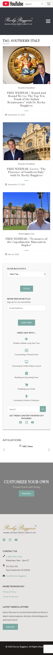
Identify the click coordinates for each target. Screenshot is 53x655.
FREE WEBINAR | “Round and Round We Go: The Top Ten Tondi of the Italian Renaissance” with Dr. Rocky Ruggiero (26, 99)
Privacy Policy (9, 591)
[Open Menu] (48, 21)
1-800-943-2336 (14, 556)
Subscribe (26, 322)
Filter (27, 288)
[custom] (20, 422)
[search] (42, 3)
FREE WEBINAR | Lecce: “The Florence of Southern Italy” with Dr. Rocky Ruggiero (26, 172)
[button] (4, 449)
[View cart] (48, 3)
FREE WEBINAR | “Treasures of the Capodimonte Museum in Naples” (26, 242)
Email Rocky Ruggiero (16, 576)
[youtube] (32, 422)
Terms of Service (10, 596)
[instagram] (26, 422)
